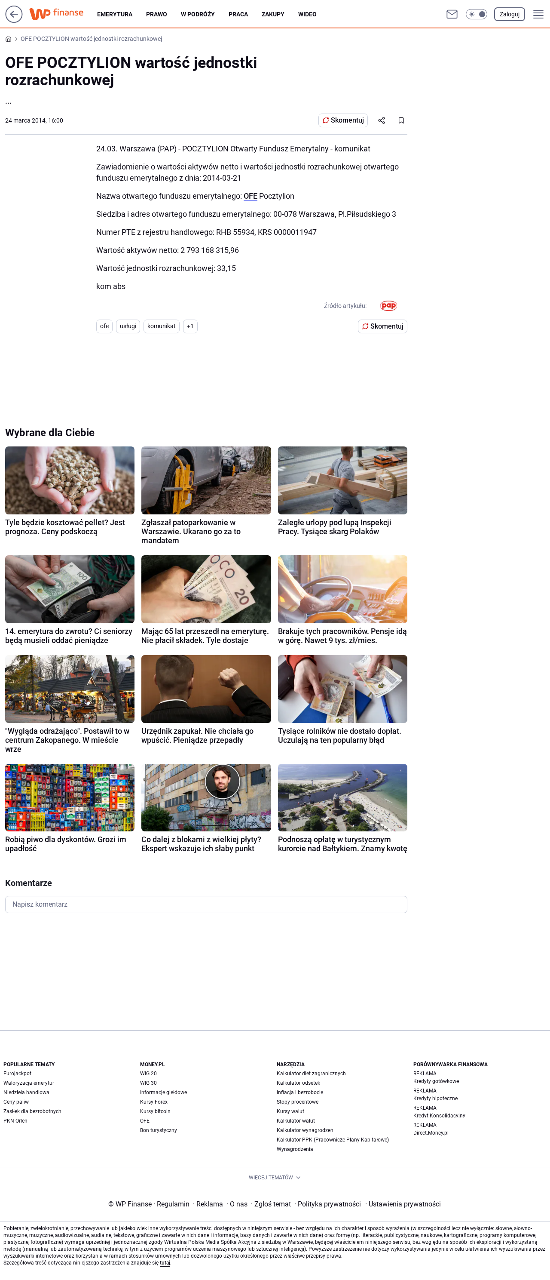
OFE (250, 195)
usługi (128, 326)
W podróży (198, 14)
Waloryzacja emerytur (28, 1083)
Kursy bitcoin (155, 1111)
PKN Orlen (15, 1121)
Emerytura (114, 14)
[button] (476, 14)
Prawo (156, 14)
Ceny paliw (16, 1102)
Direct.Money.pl (431, 1133)
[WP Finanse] (63, 14)
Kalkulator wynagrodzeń (305, 1130)
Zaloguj (509, 14)
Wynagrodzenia (295, 1149)
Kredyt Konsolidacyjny (439, 1116)
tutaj (165, 1263)
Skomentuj (347, 120)
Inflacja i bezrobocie (300, 1092)
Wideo (307, 14)
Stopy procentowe (297, 1102)
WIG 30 (148, 1083)
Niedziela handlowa (26, 1092)
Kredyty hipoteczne (435, 1098)
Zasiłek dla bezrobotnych (32, 1111)
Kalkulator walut (296, 1121)
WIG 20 (148, 1074)
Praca (238, 14)
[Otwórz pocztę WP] (452, 14)
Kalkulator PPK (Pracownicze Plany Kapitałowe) (333, 1140)
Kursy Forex (154, 1102)
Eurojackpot (17, 1074)
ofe (104, 326)
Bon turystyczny (158, 1130)
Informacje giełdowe (163, 1092)
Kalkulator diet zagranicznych (311, 1074)
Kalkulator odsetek (298, 1083)
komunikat (161, 326)
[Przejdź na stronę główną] (14, 20)
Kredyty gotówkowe (436, 1081)
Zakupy (273, 14)
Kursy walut (290, 1111)
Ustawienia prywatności (403, 1204)
